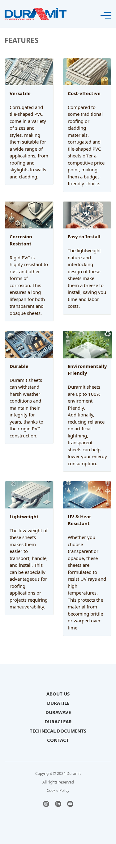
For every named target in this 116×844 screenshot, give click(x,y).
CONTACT (58, 740)
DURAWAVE (58, 712)
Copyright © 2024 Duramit (58, 773)
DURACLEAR (58, 721)
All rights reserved (58, 782)
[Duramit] (36, 13)
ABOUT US (58, 694)
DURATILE (58, 703)
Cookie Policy (58, 790)
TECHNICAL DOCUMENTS (58, 731)
